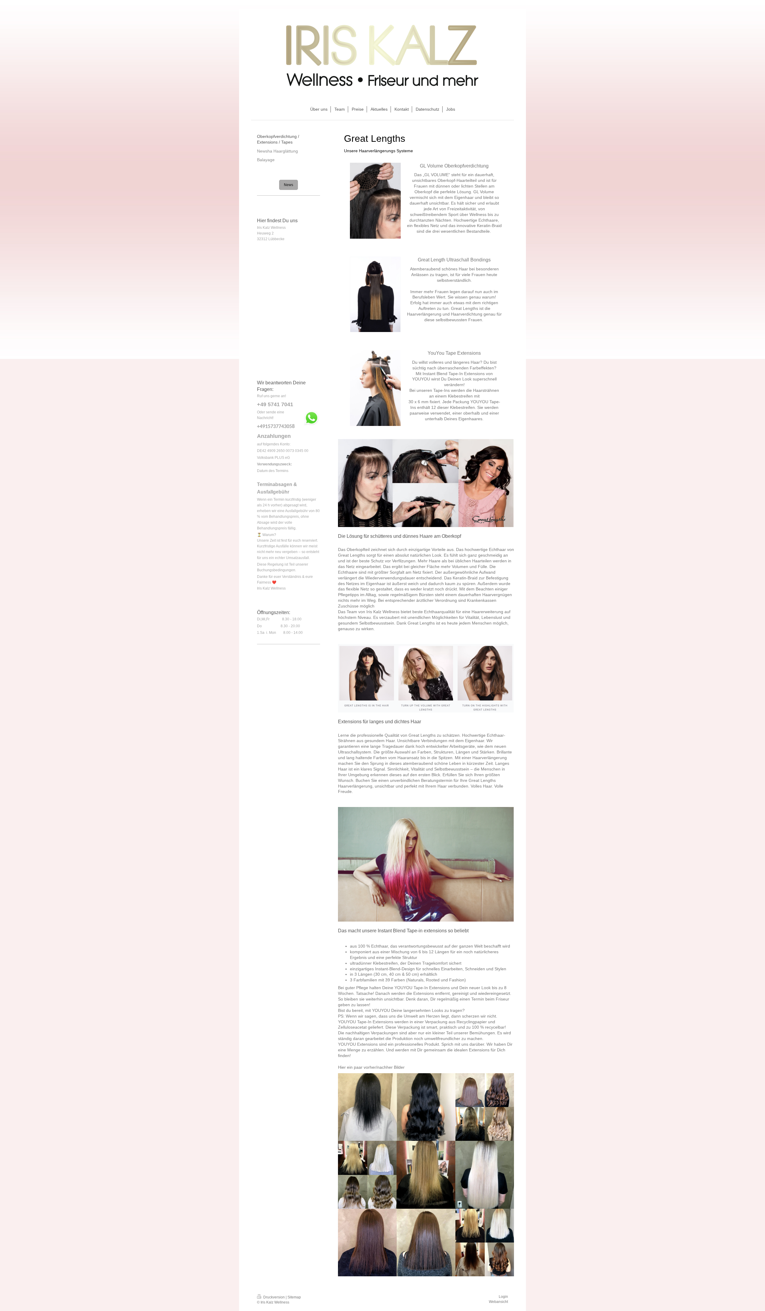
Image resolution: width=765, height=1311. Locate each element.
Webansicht (498, 1302)
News (288, 185)
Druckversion (274, 1297)
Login (503, 1297)
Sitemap (294, 1297)
